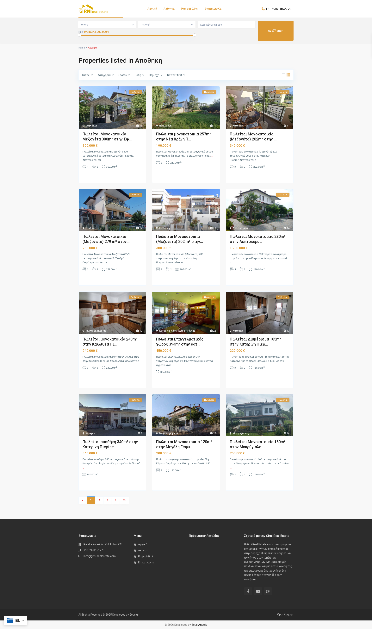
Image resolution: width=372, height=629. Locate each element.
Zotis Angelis (199, 624)
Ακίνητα (169, 8)
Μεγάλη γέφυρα (168, 433)
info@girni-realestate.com (100, 556)
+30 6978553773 (94, 550)
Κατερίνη (238, 125)
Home (81, 47)
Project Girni (189, 8)
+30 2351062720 (279, 9)
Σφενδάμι (91, 125)
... (102, 160)
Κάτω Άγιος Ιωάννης (183, 330)
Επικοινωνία (213, 8)
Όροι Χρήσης (285, 614)
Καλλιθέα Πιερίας (95, 330)
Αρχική (152, 8)
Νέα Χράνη (165, 125)
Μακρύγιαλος (241, 433)
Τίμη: (81, 32)
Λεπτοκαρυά (240, 228)
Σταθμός (90, 228)
